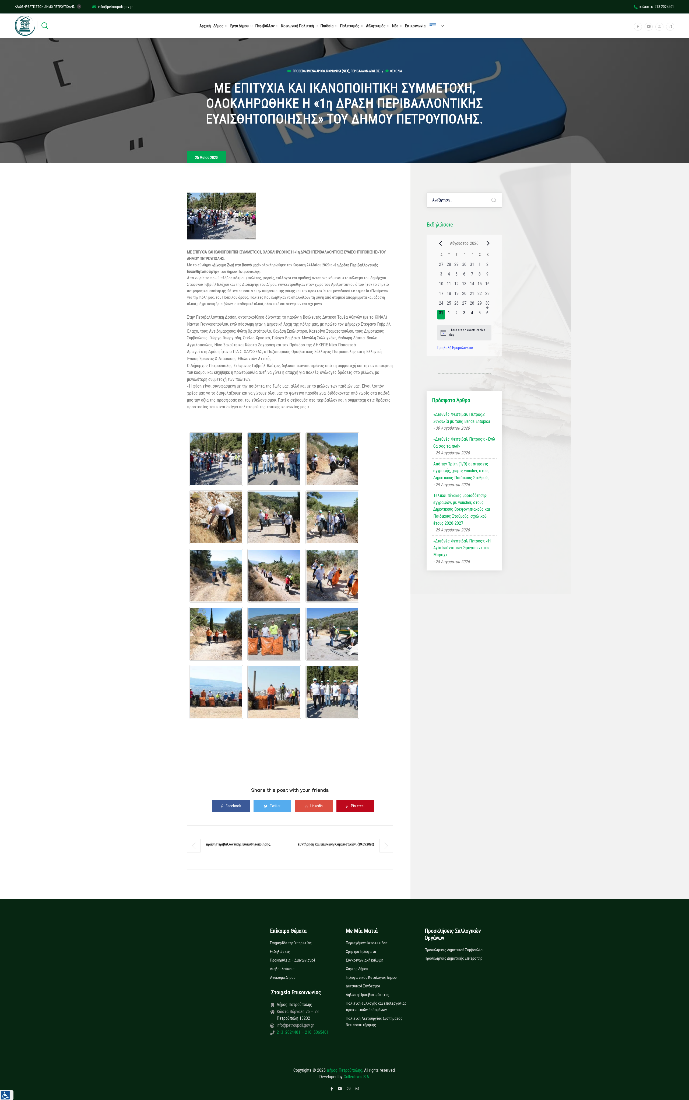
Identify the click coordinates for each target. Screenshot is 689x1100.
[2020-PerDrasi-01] (216, 459)
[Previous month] (440, 243)
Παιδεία (327, 25)
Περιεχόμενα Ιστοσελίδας (367, 943)
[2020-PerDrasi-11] (216, 634)
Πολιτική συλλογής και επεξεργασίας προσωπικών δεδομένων (376, 1006)
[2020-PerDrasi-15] (274, 692)
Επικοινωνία (415, 25)
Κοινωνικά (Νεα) (337, 71)
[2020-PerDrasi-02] (274, 459)
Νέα (395, 25)
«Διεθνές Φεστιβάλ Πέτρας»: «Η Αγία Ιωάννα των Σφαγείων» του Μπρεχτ (462, 547)
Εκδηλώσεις (280, 951)
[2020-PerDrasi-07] (332, 517)
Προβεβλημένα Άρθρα (309, 71)
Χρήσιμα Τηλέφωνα (361, 951)
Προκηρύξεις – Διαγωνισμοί (292, 960)
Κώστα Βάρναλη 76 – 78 (298, 1011)
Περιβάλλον (265, 25)
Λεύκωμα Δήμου (283, 977)
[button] (6, 1095)
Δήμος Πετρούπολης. (345, 1070)
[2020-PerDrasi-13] (332, 634)
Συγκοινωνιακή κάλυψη (364, 960)
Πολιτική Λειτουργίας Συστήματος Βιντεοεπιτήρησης (374, 1021)
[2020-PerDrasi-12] (274, 634)
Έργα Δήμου (239, 25)
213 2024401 (289, 1032)
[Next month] (488, 243)
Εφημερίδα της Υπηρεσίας (291, 943)
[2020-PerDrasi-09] (274, 576)
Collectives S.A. (357, 1076)
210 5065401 (316, 1032)
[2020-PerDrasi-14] (216, 692)
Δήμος (218, 25)
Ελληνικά (439, 26)
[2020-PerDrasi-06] (274, 517)
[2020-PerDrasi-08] (216, 576)
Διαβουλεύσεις (282, 968)
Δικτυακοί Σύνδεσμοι (363, 986)
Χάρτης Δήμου (357, 968)
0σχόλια (396, 71)
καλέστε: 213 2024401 (656, 7)
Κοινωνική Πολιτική (297, 25)
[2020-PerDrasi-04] (332, 459)
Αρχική (205, 25)
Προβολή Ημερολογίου (455, 348)
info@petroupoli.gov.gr (115, 7)
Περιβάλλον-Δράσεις (365, 71)
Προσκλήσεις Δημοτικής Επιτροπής (454, 958)
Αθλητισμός (375, 25)
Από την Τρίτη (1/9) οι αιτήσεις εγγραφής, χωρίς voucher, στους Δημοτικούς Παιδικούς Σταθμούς (461, 470)
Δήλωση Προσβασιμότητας (367, 994)
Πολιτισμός (349, 25)
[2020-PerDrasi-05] (216, 517)
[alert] (464, 332)
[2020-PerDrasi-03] (332, 692)
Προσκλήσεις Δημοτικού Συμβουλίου (454, 950)
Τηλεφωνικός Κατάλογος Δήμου (371, 977)
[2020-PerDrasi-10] (332, 576)
